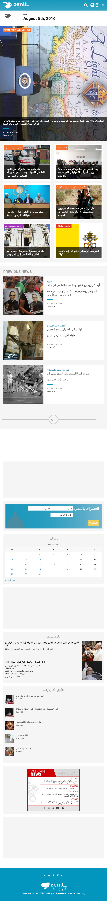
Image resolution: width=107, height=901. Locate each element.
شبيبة (19, 147)
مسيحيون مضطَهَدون (65, 187)
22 (12, 569)
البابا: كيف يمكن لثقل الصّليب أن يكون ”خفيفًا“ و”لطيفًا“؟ (37, 709)
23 (26, 569)
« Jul (7, 580)
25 (53, 569)
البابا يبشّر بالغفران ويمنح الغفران (64, 329)
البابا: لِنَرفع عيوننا (22, 735)
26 (67, 569)
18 (53, 564)
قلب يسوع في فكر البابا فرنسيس (28, 722)
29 (12, 574)
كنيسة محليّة (10, 147)
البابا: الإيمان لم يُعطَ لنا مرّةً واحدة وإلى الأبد (25, 662)
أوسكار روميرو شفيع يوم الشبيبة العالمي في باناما (73, 285)
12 (67, 559)
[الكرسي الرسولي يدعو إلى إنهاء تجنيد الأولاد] (79, 240)
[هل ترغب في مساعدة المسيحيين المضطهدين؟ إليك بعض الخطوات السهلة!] (79, 201)
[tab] (41, 773)
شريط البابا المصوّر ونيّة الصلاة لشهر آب (68, 373)
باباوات (8, 226)
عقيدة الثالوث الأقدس (24, 748)
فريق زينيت (51, 306)
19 (67, 564)
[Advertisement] (53, 445)
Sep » (12, 580)
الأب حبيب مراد (8, 135)
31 (40, 574)
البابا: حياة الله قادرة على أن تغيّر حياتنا (30, 696)
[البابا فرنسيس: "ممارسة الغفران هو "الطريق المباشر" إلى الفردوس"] (27, 240)
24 (40, 569)
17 (40, 564)
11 (53, 559)
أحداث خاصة (17, 226)
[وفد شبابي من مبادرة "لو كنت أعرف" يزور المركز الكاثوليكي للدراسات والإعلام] (79, 162)
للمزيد (53, 419)
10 (40, 559)
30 (26, 574)
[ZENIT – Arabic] (30, 5)
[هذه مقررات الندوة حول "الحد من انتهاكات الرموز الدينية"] (27, 201)
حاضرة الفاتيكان (63, 226)
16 (26, 564)
